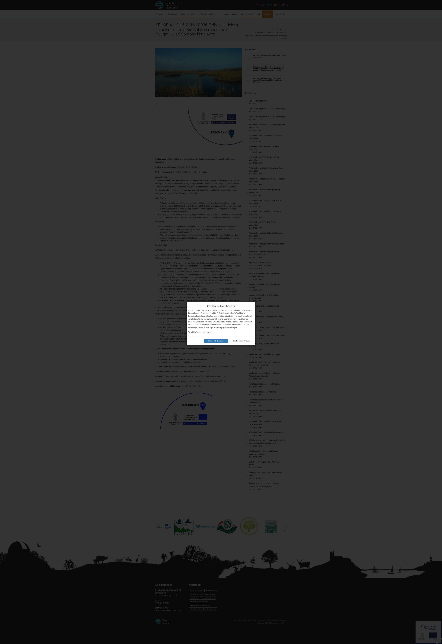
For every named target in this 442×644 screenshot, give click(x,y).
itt (205, 332)
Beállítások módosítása (241, 341)
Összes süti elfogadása (216, 341)
